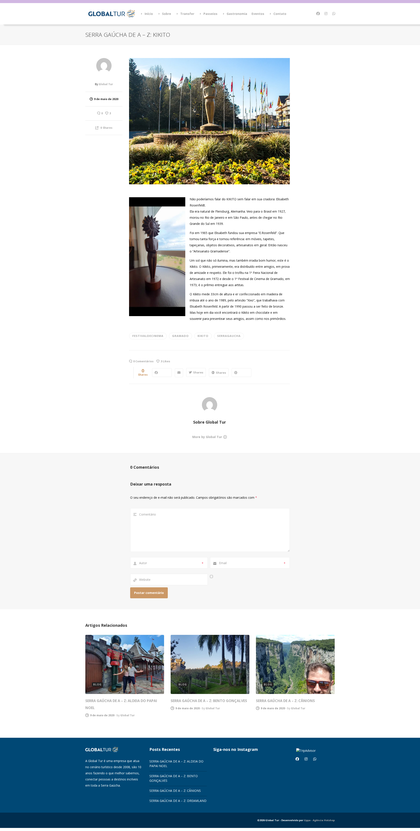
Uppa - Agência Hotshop (319, 820)
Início (149, 14)
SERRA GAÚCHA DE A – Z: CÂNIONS (285, 700)
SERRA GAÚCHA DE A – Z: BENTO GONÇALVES (209, 700)
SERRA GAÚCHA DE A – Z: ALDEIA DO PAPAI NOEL (176, 763)
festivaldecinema (147, 336)
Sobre (166, 14)
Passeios (210, 14)
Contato (279, 14)
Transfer (187, 14)
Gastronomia (237, 14)
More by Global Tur (207, 437)
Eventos (258, 14)
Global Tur (106, 84)
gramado (180, 336)
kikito (203, 336)
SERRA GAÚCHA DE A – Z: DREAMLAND (177, 801)
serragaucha (229, 336)
